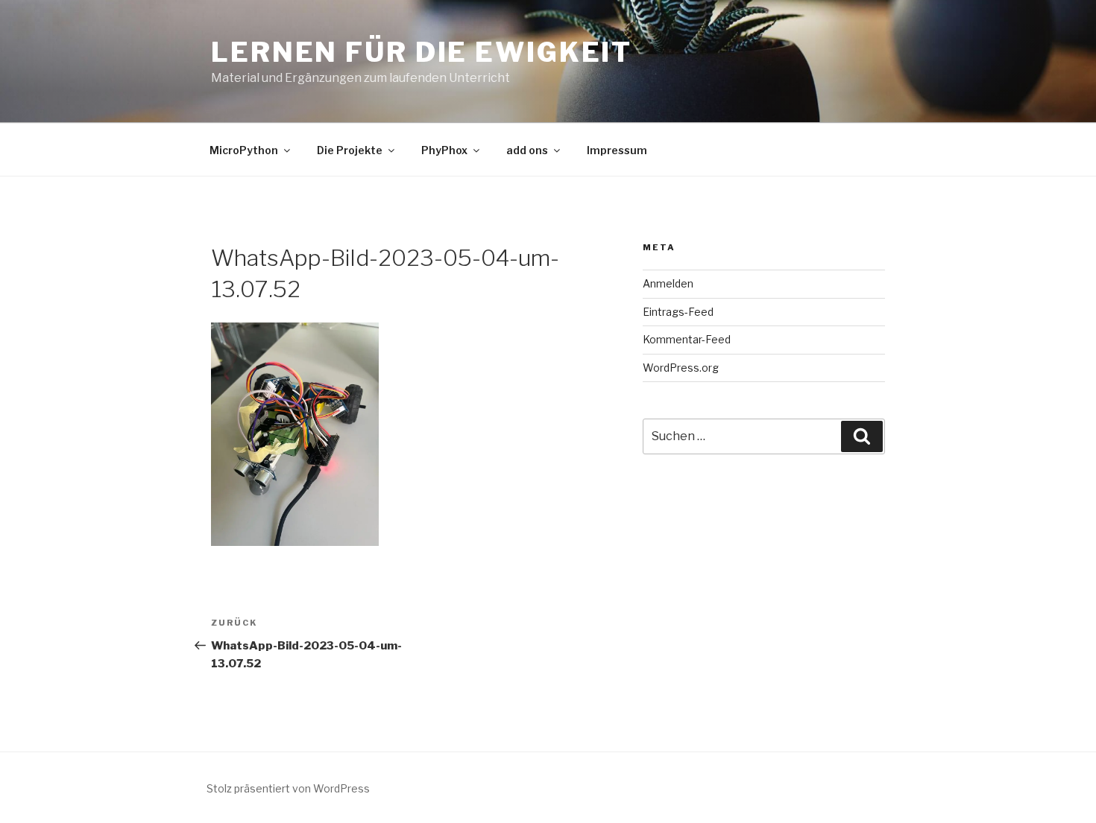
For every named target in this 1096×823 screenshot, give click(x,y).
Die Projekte (349, 150)
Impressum (617, 150)
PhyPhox (444, 150)
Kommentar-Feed (687, 339)
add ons (527, 150)
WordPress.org (681, 367)
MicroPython (244, 150)
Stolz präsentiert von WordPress (288, 788)
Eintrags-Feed (678, 311)
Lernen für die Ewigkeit (421, 52)
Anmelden (668, 283)
